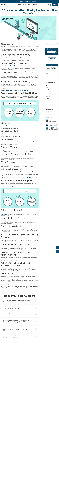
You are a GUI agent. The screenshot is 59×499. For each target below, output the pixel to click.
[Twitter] (52, 46)
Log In (48, 4)
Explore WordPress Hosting (51, 52)
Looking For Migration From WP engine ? (28, 1)
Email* (52, 60)
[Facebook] (50, 46)
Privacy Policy (51, 68)
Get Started (55, 4)
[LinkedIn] (55, 46)
